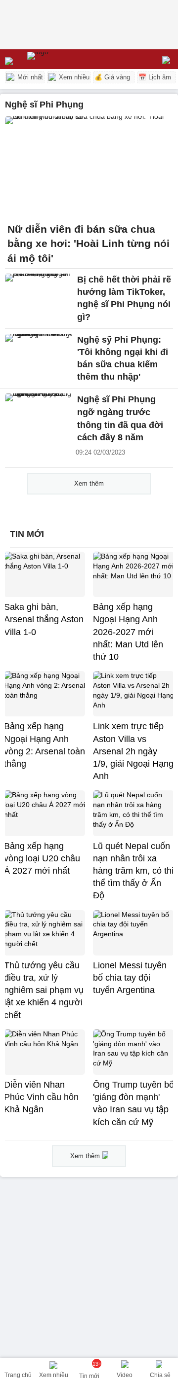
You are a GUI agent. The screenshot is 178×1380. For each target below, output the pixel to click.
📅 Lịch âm (154, 77)
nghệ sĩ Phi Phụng (44, 104)
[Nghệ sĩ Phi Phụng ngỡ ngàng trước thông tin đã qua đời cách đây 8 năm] (38, 413)
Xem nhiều (73, 77)
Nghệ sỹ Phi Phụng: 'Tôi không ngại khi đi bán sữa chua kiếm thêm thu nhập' (122, 358)
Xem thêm (89, 483)
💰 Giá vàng (112, 77)
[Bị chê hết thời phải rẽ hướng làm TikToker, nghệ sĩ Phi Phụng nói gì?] (38, 294)
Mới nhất (29, 77)
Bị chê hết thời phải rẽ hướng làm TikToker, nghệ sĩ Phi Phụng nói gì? (124, 298)
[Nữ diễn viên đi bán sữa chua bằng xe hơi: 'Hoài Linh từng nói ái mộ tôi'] (89, 166)
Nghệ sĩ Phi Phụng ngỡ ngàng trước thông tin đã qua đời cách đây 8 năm (120, 418)
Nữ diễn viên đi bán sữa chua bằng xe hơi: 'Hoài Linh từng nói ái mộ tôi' (88, 243)
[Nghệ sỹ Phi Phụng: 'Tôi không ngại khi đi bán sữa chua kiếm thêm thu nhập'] (38, 354)
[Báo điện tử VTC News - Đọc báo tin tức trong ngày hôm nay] (60, 59)
